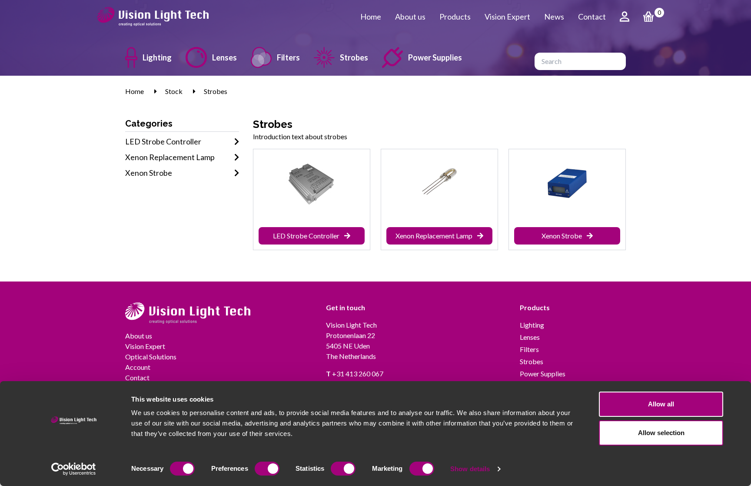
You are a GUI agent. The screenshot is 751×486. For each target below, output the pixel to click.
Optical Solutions (150, 356)
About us (410, 16)
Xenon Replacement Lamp (170, 157)
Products (455, 16)
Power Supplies (435, 57)
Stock (174, 91)
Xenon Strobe (148, 173)
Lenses (224, 57)
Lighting (157, 57)
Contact (592, 16)
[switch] (267, 469)
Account (137, 367)
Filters (288, 57)
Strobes (354, 57)
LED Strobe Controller (163, 141)
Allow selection (661, 432)
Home (370, 16)
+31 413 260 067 (354, 373)
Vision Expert (507, 16)
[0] (648, 16)
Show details (470, 469)
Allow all (661, 404)
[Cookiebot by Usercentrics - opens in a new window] (74, 469)
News (554, 16)
